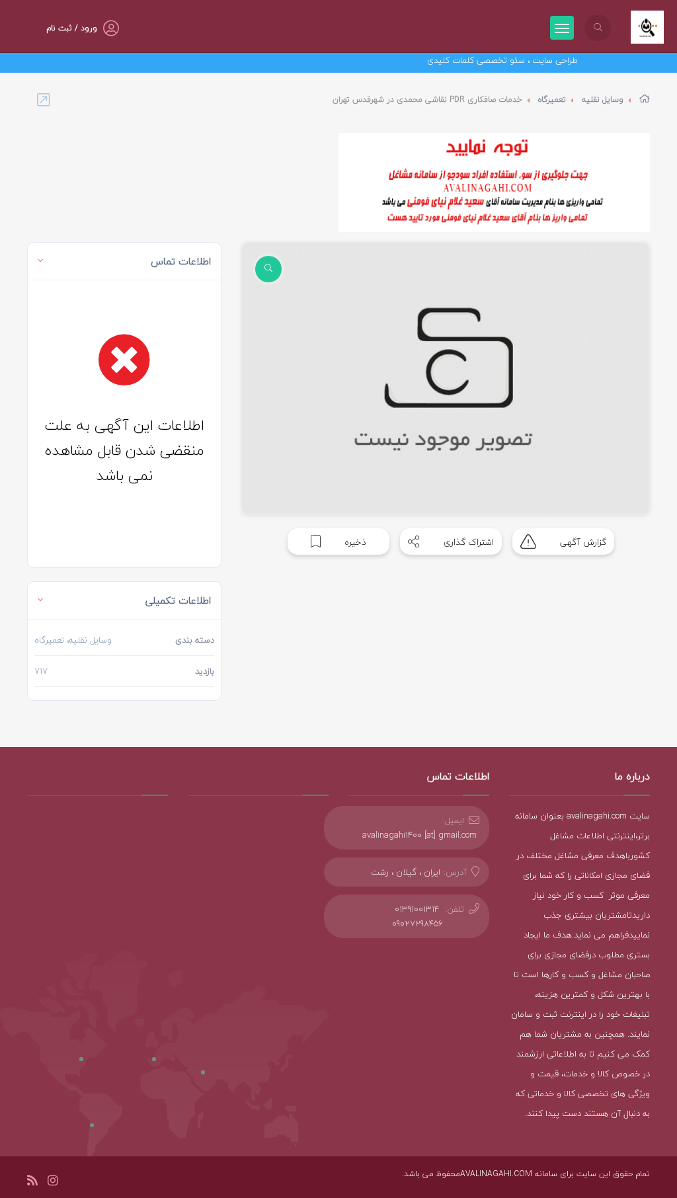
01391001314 (417, 909)
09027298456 (417, 923)
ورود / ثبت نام (71, 28)
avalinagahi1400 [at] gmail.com (419, 835)
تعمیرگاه (552, 99)
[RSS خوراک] (32, 1182)
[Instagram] (53, 1182)
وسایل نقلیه (602, 99)
